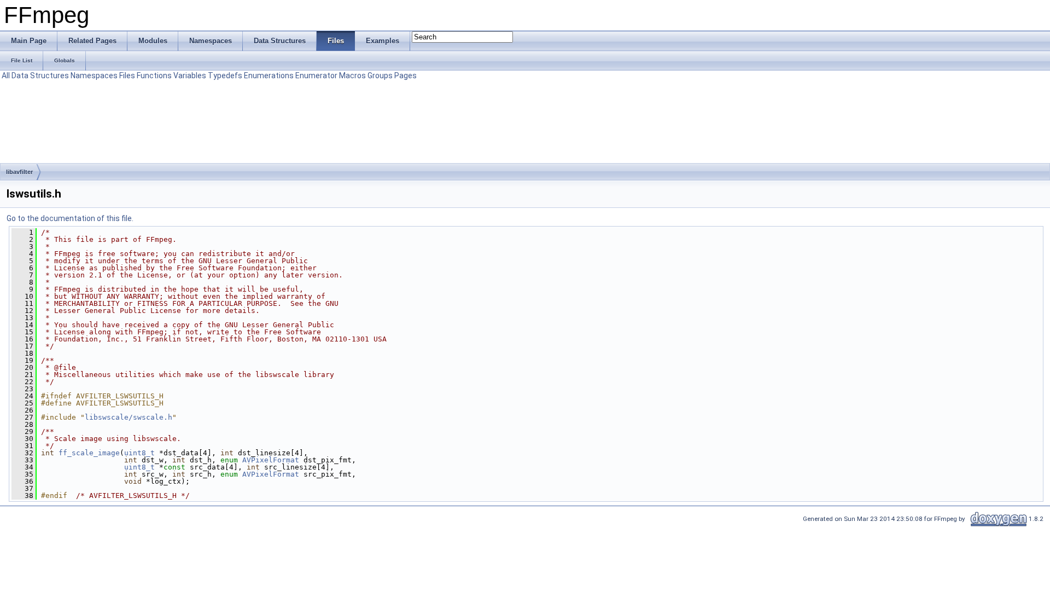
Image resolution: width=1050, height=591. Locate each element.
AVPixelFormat (270, 460)
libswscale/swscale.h (128, 417)
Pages (405, 75)
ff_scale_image (89, 453)
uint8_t (139, 453)
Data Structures (40, 75)
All (6, 75)
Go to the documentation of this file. (70, 218)
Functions (154, 75)
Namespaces (94, 75)
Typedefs (225, 75)
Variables (189, 75)
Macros (352, 75)
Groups (380, 75)
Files (127, 75)
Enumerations (269, 75)
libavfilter (19, 172)
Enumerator (316, 75)
